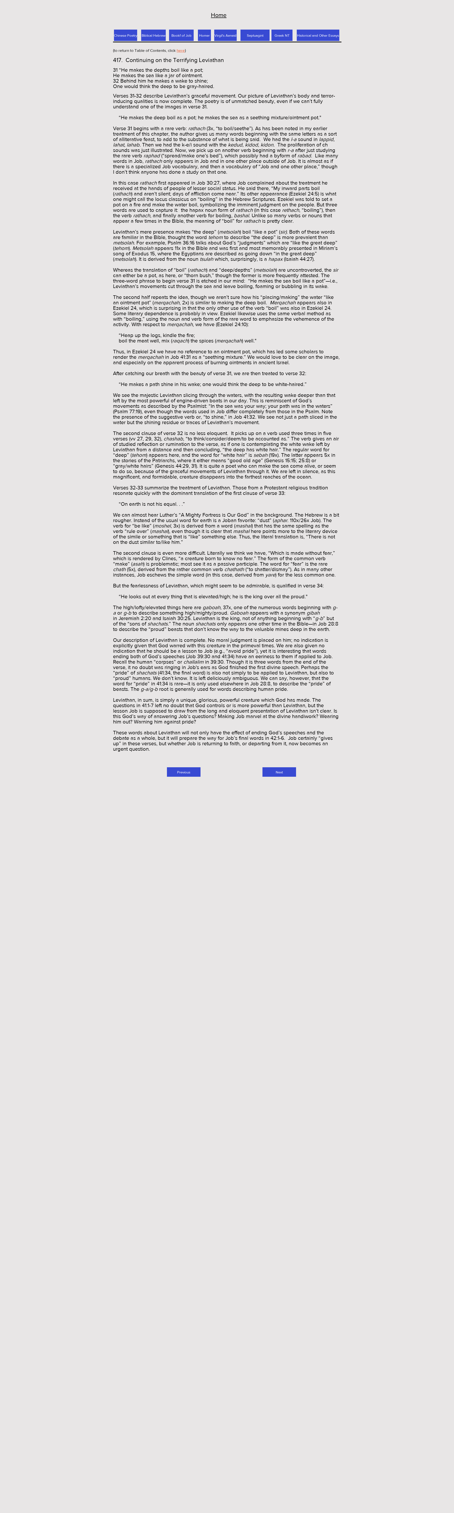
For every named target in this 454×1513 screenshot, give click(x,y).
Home (219, 15)
